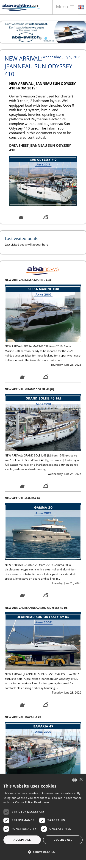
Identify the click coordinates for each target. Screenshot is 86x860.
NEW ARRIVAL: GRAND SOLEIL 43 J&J (29, 314)
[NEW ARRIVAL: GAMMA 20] (43, 457)
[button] (43, 852)
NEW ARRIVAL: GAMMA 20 (22, 424)
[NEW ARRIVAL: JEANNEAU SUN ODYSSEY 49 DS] (43, 566)
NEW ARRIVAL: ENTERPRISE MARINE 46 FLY (34, 751)
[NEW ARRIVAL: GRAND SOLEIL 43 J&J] (43, 347)
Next (79, 32)
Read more (41, 802)
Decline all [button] (62, 840)
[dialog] (43, 817)
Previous (6, 32)
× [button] (81, 779)
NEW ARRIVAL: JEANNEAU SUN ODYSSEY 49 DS (36, 533)
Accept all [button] (22, 840)
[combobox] (74, 780)
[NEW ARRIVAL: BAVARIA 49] (43, 675)
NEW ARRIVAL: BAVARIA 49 (23, 642)
